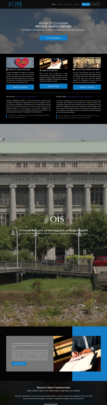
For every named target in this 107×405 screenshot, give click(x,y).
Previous (9, 397)
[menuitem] (53, 4)
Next (97, 397)
